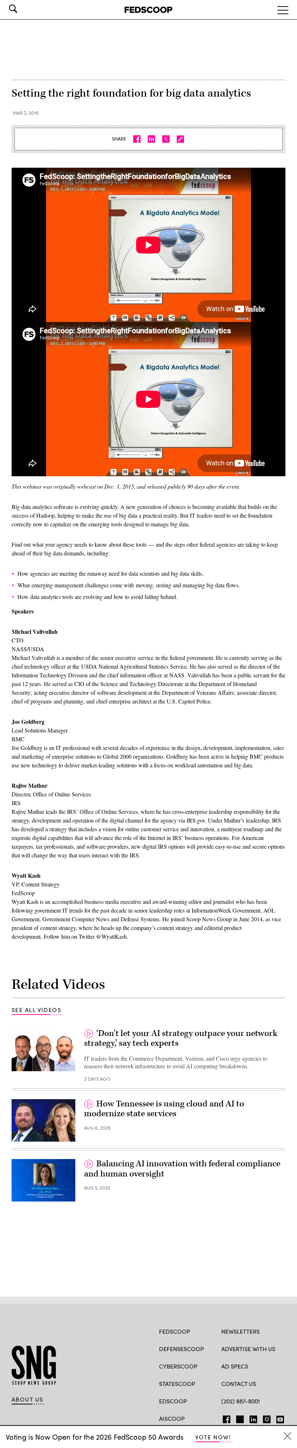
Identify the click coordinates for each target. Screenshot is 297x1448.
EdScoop (173, 1401)
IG (265, 1418)
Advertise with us (248, 1349)
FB (224, 1418)
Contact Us (238, 1383)
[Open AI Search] (23, 8)
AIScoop (172, 1418)
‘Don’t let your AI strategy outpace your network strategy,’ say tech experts (180, 1038)
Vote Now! (213, 1437)
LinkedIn (253, 1418)
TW (239, 1418)
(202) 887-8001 (240, 1401)
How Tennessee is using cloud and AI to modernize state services (164, 1108)
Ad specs (234, 1366)
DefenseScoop (181, 1349)
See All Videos (36, 1009)
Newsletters (240, 1331)
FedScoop (174, 1331)
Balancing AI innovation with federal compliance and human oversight (182, 1168)
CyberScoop (178, 1366)
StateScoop (177, 1383)
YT (278, 1418)
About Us (27, 1399)
